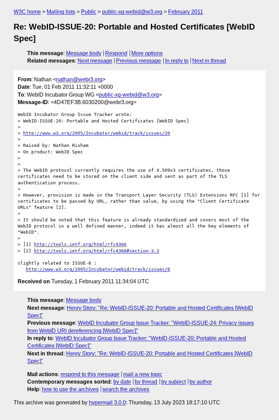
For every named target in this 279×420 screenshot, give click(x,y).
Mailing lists (61, 12)
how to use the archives (70, 389)
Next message (95, 61)
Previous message (138, 61)
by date (122, 382)
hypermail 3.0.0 (107, 402)
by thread (146, 382)
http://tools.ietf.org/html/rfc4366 (80, 244)
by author (201, 382)
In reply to (176, 61)
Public (88, 12)
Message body (83, 53)
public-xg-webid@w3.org (132, 12)
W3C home (27, 12)
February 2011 (185, 12)
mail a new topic (142, 374)
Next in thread (209, 61)
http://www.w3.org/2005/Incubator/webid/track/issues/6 (98, 269)
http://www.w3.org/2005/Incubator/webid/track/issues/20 (96, 133)
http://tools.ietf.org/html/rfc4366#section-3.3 (96, 250)
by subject (173, 382)
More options (147, 53)
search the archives (125, 389)
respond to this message (90, 374)
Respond (116, 53)
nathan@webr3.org (79, 79)
